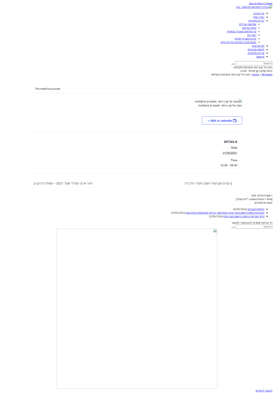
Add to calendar (221, 120)
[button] (263, 390)
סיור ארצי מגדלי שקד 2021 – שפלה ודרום (64, 183)
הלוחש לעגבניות (255, 209)
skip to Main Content (260, 3)
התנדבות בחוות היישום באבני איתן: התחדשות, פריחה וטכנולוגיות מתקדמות (225, 213)
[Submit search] (233, 227)
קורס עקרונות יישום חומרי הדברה (207, 183)
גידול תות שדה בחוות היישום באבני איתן (243, 216)
